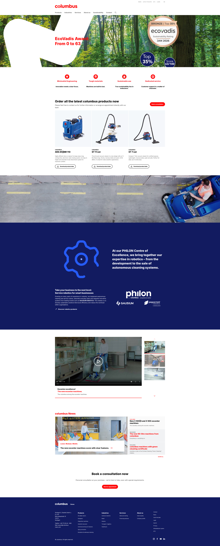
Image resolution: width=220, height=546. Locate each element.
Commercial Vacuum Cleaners (85, 526)
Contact (155, 512)
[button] (115, 12)
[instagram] (154, 539)
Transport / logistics (106, 524)
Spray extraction (82, 529)
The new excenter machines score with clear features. (84, 448)
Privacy (155, 525)
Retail (103, 518)
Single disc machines (83, 521)
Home (72, 504)
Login (154, 520)
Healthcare (104, 526)
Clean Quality (140, 515)
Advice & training (124, 515)
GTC (154, 531)
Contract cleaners (106, 515)
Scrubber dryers (82, 515)
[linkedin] (164, 539)
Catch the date (157, 517)
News (154, 514)
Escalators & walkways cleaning (85, 532)
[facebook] (157, 539)
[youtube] (161, 539)
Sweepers (80, 518)
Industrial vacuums (82, 524)
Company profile (141, 518)
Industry (104, 521)
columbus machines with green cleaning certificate (144, 448)
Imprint (155, 523)
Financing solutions (124, 518)
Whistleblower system (158, 528)
